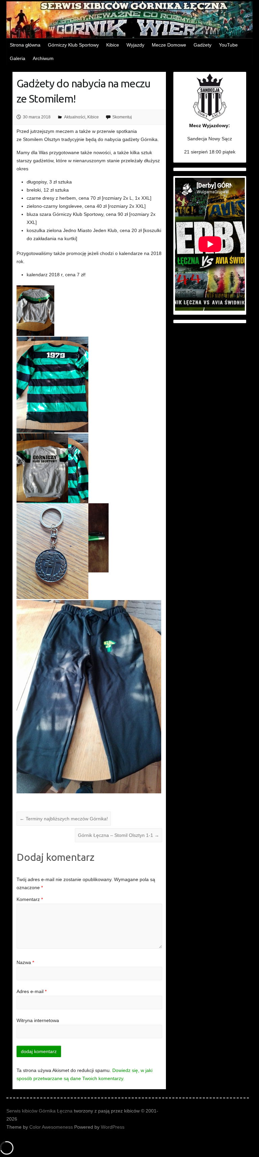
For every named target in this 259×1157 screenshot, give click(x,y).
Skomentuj (122, 117)
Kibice (112, 45)
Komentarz (30, 899)
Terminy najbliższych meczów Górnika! (64, 818)
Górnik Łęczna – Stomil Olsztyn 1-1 (118, 835)
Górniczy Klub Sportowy (73, 45)
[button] (36, 310)
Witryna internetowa (38, 1020)
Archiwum (43, 58)
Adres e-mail (32, 991)
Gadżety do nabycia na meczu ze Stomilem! (83, 91)
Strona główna (25, 45)
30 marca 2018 (37, 117)
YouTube (228, 45)
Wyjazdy (135, 45)
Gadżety (202, 45)
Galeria (17, 58)
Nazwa (25, 962)
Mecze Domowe (169, 45)
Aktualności (74, 117)
